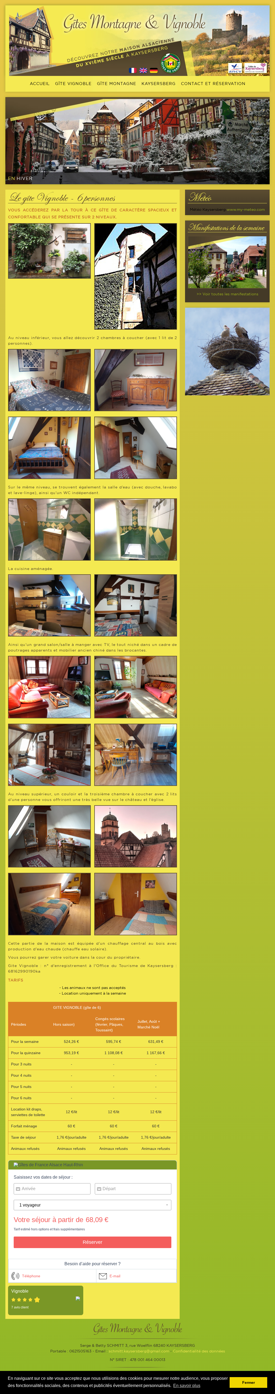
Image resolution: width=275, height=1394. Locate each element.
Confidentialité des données (199, 1351)
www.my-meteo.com (246, 209)
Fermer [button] (248, 1382)
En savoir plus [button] (186, 1385)
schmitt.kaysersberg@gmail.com (139, 1351)
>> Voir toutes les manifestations (227, 294)
